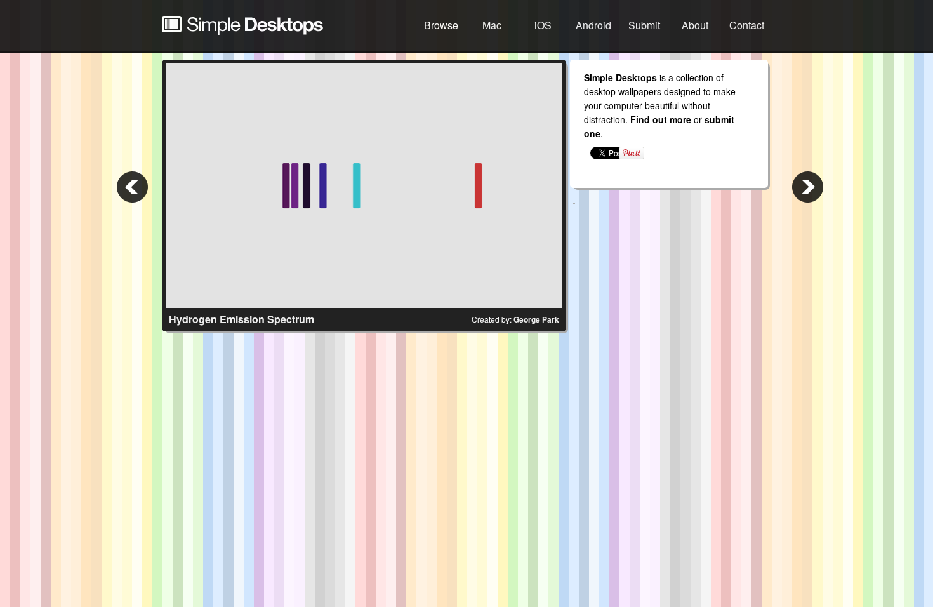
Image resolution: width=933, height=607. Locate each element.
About (695, 25)
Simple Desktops (242, 25)
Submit (644, 25)
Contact (746, 25)
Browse (441, 25)
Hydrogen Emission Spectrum (241, 319)
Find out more (660, 119)
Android (593, 25)
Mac (491, 25)
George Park (536, 319)
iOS (543, 25)
